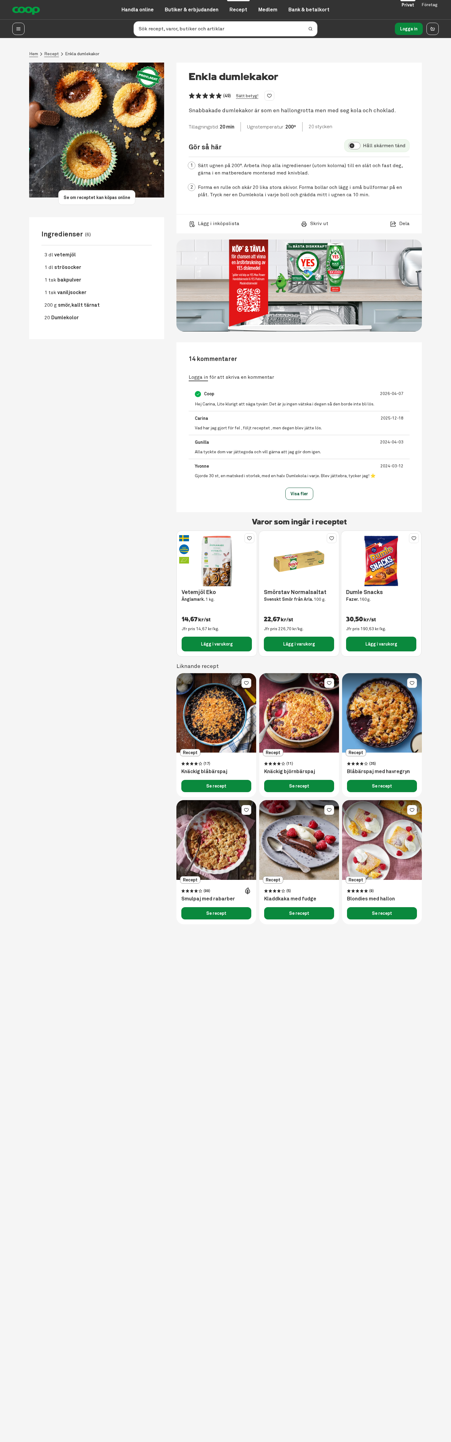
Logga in (409, 29)
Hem (33, 53)
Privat (408, 5)
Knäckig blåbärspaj (204, 772)
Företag (430, 4)
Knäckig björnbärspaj (289, 772)
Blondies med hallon (371, 899)
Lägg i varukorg (217, 644)
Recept (51, 53)
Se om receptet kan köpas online (97, 197)
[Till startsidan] (26, 10)
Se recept (216, 786)
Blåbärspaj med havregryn (378, 772)
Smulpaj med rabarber (208, 899)
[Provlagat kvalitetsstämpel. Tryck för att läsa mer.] (148, 77)
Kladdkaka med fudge (290, 899)
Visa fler (299, 494)
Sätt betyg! (247, 95)
